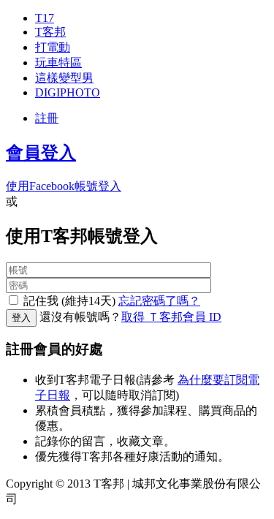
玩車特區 (58, 62)
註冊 (46, 118)
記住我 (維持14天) (69, 301)
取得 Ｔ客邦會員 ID (171, 317)
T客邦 (50, 32)
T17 (44, 18)
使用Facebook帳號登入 (63, 186)
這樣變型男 (64, 78)
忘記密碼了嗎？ (159, 301)
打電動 (52, 47)
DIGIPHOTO (67, 92)
